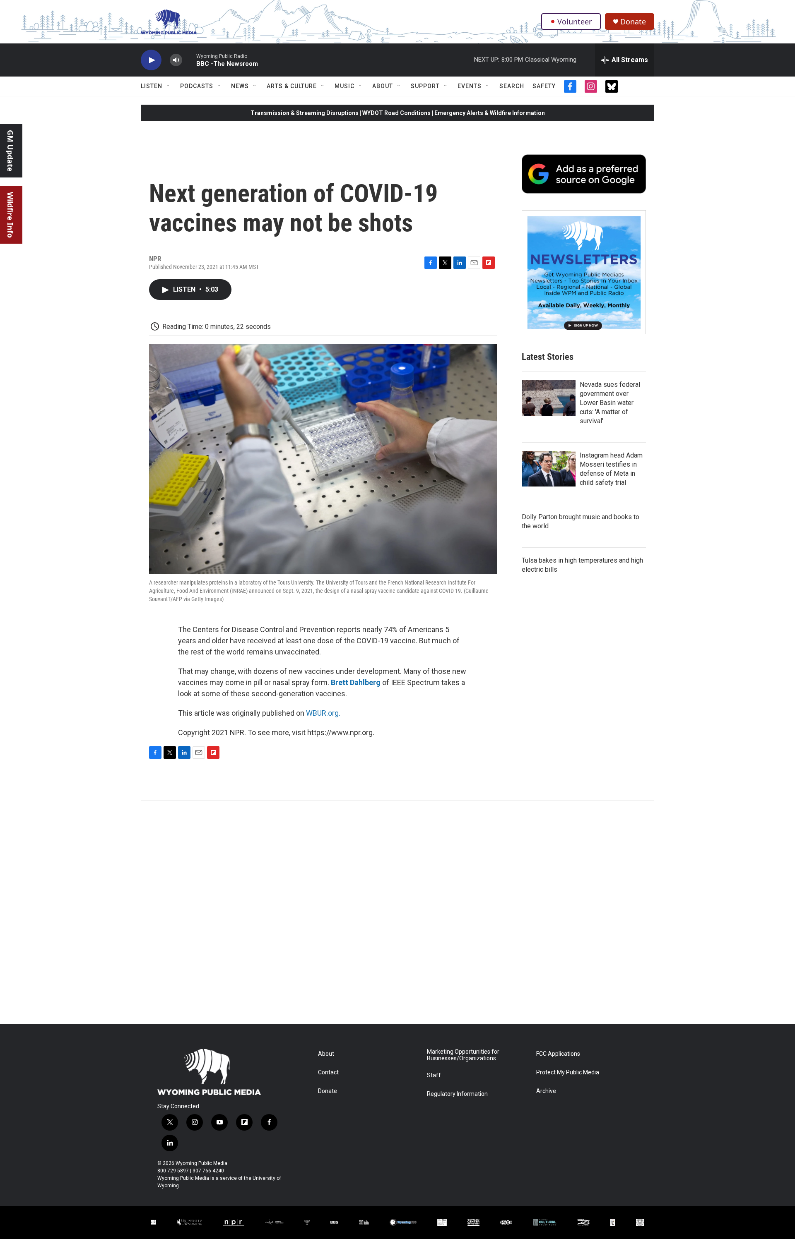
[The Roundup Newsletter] (584, 272)
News (240, 86)
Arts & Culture (292, 86)
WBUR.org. (323, 713)
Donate (633, 21)
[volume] (176, 60)
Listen (151, 86)
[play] (151, 60)
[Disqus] (397, 912)
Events (470, 86)
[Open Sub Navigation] (168, 86)
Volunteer (574, 21)
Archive (546, 1091)
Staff (434, 1075)
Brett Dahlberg (356, 682)
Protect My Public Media (567, 1072)
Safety (544, 86)
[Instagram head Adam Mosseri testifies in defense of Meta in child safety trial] (549, 468)
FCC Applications (558, 1054)
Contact (328, 1072)
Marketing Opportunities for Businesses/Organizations (463, 1055)
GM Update (10, 151)
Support (425, 86)
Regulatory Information (457, 1094)
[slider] (189, 59)
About (382, 86)
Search (511, 86)
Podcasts (196, 86)
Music (344, 86)
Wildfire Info (10, 215)
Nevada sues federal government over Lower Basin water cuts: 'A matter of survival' (610, 403)
